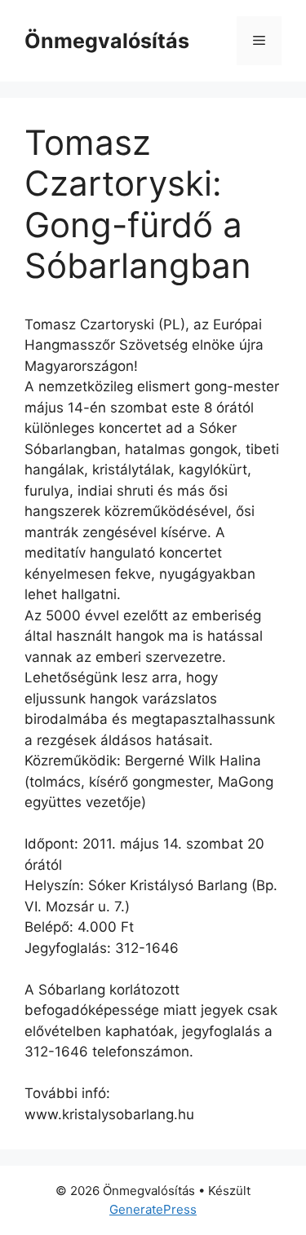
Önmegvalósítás (106, 41)
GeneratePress (153, 1209)
